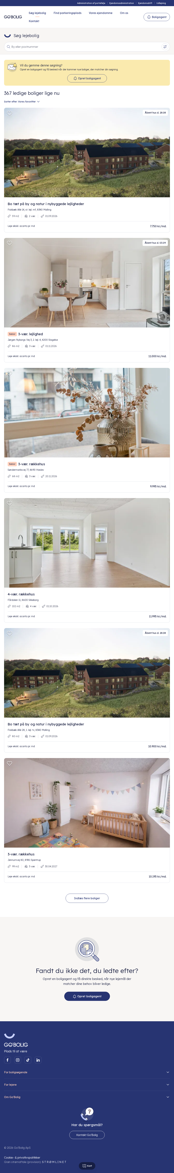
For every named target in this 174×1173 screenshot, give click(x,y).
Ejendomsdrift (145, 3)
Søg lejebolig (37, 13)
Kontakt (34, 21)
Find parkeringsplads (67, 13)
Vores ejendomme (100, 13)
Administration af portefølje (91, 3)
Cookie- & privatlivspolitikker (22, 1157)
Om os (124, 13)
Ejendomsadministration (121, 3)
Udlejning (161, 3)
